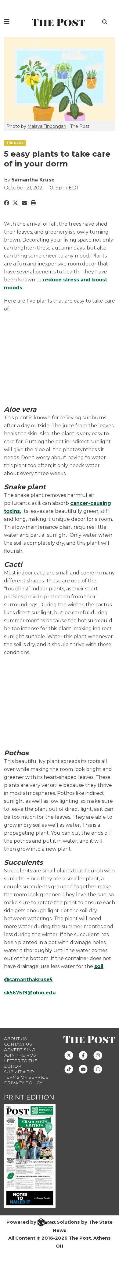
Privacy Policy (23, 1082)
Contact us (18, 1044)
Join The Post (21, 1055)
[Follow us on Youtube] (83, 1068)
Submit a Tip (19, 1071)
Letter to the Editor (21, 1063)
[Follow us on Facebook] (83, 1055)
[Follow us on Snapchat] (97, 1068)
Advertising (19, 1049)
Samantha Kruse (33, 180)
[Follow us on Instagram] (97, 1055)
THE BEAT (14, 143)
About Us (15, 1038)
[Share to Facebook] (6, 203)
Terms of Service (26, 1077)
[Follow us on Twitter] (68, 1055)
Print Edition (29, 1097)
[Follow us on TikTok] (68, 1068)
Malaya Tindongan (46, 126)
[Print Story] (33, 203)
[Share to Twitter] (15, 203)
